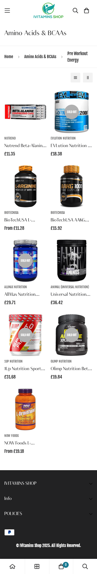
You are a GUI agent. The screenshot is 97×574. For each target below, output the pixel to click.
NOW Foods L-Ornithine (17, 444)
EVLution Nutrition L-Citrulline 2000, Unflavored (71, 146)
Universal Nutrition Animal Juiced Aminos (71, 295)
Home (8, 56)
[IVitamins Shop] (48, 10)
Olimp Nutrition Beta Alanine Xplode (70, 369)
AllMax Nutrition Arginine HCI (20, 295)
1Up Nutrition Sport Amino (22, 369)
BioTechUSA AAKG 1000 (68, 221)
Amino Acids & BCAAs (40, 56)
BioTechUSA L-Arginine (17, 221)
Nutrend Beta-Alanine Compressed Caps (24, 146)
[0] (61, 566)
